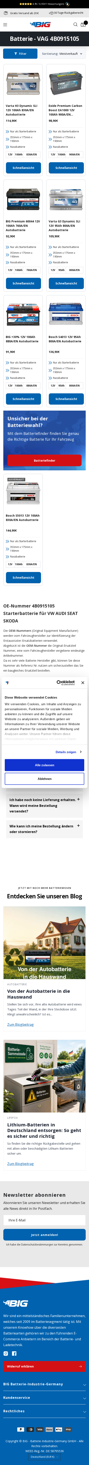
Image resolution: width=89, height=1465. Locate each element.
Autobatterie (17, 984)
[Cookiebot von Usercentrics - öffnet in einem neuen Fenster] (57, 683)
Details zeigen (66, 752)
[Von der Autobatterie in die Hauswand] (44, 942)
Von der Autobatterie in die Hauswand (38, 994)
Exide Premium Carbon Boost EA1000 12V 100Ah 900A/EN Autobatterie (65, 110)
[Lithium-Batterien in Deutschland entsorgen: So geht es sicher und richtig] (44, 1076)
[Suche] (75, 24)
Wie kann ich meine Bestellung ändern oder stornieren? (41, 829)
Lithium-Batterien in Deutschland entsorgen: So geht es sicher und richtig (44, 1130)
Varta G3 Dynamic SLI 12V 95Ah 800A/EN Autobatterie (64, 225)
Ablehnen (45, 778)
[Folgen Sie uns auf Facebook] (14, 1353)
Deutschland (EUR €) (42, 1457)
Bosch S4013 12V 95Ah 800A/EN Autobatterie (65, 339)
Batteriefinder (44, 460)
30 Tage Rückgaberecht (68, 13)
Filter (22, 54)
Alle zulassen (44, 765)
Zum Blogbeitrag (20, 1024)
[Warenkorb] (83, 24)
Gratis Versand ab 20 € (24, 13)
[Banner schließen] (82, 682)
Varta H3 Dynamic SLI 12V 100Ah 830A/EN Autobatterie (21, 110)
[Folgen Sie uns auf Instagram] (5, 1353)
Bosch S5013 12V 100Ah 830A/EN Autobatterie (23, 518)
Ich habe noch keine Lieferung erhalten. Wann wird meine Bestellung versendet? (43, 806)
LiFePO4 (12, 1118)
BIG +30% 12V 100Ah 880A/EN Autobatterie (22, 339)
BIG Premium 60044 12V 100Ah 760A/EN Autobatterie (23, 225)
